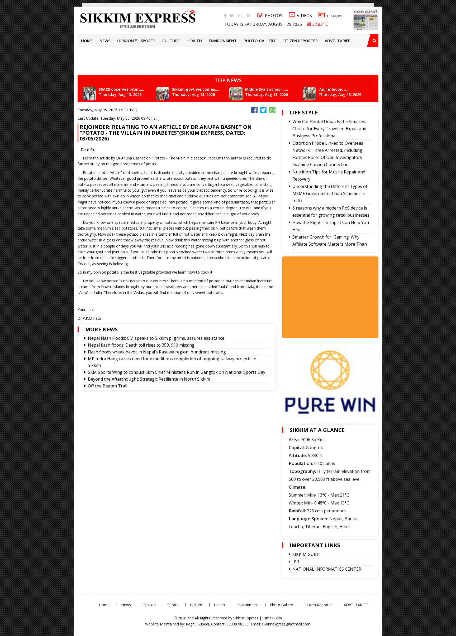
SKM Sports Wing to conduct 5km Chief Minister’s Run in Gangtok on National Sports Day (176, 372)
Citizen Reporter (300, 40)
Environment (223, 40)
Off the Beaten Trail (107, 386)
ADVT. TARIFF (337, 40)
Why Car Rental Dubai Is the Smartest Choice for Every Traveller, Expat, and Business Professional (329, 129)
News (104, 40)
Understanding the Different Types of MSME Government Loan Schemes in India (329, 193)
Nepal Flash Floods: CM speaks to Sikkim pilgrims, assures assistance (156, 338)
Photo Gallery (260, 40)
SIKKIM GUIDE (306, 554)
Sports (148, 40)
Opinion (125, 40)
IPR (295, 562)
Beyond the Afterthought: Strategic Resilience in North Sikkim (149, 379)
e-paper (335, 15)
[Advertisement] (17, 74)
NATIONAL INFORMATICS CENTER (326, 569)
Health (194, 40)
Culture (171, 40)
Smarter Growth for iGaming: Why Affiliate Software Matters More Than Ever (329, 244)
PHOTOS (273, 15)
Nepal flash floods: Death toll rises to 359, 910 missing (141, 345)
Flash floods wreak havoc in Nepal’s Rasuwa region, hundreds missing (157, 352)
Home (87, 40)
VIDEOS (304, 15)
